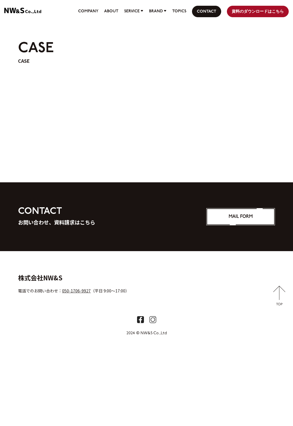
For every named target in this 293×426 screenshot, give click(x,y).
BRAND (156, 11)
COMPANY (88, 11)
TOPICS (179, 11)
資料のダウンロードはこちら (258, 11)
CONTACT (206, 11)
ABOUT (111, 11)
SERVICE (132, 11)
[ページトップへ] (279, 302)
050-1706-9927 (76, 291)
